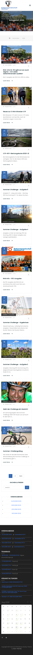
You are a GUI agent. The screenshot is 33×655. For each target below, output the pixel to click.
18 (7, 623)
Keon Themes (17, 649)
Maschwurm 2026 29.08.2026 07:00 (12, 582)
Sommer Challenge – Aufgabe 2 (15, 364)
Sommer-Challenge (8, 181)
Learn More (6, 81)
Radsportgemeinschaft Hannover (9, 8)
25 (8, 627)
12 (12, 619)
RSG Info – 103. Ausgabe (12, 278)
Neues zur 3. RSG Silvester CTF (14, 111)
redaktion (7, 106)
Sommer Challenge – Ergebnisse (15, 322)
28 (8, 610)
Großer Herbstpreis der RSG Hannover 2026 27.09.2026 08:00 (14, 586)
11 (7, 619)
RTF (4, 145)
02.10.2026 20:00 (16, 509)
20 (16, 623)
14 (20, 619)
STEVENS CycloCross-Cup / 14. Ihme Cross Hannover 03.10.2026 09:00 (14, 592)
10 (3, 619)
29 (12, 610)
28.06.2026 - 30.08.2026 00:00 (10, 555)
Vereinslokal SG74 (20, 534)
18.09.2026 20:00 (16, 505)
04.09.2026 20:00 (16, 501)
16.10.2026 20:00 (16, 513)
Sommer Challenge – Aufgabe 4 (15, 229)
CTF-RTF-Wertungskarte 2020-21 (16, 153)
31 (20, 610)
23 (29, 623)
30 (16, 610)
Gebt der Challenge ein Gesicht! (15, 409)
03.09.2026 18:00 (6, 573)
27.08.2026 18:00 (6, 561)
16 (29, 619)
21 (20, 623)
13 (16, 619)
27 (3, 610)
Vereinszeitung (7, 62)
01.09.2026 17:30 (6, 565)
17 (3, 623)
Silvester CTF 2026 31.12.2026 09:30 (12, 596)
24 (3, 627)
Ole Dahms (7, 65)
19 (12, 623)
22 (25, 623)
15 (25, 619)
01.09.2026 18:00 (6, 569)
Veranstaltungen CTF (9, 103)
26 (12, 627)
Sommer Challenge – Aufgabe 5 (15, 189)
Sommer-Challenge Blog (13, 451)
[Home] (10, 38)
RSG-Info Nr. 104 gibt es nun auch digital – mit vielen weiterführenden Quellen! (16, 72)
